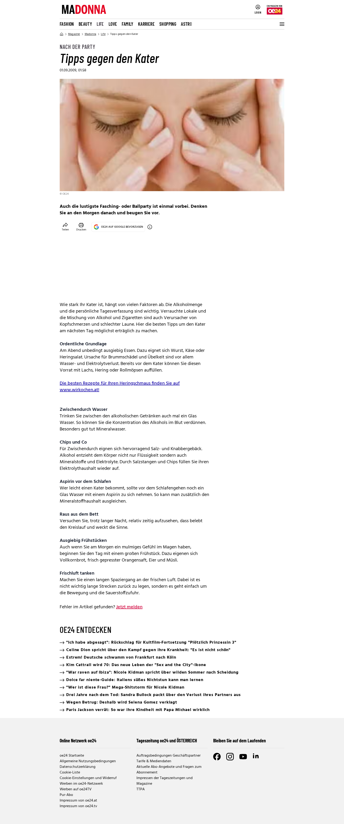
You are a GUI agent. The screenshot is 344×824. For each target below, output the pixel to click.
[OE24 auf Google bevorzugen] (150, 227)
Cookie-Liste (70, 772)
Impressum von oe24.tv (78, 806)
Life (100, 24)
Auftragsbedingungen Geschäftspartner (168, 756)
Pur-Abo (66, 795)
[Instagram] (230, 756)
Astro (186, 24)
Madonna (90, 34)
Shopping (167, 24)
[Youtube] (243, 756)
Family (127, 24)
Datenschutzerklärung (77, 767)
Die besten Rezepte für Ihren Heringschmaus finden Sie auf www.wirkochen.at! (120, 387)
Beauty (85, 24)
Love (113, 24)
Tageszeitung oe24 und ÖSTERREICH (166, 740)
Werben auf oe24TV (75, 789)
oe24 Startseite (72, 756)
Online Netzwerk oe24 (78, 740)
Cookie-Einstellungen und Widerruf (88, 778)
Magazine (74, 34)
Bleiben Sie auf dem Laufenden (239, 740)
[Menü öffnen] (281, 24)
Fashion (67, 24)
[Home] (61, 34)
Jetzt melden (129, 607)
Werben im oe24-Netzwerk (81, 784)
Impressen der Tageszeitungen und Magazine (164, 781)
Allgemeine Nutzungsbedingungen (88, 761)
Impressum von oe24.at (78, 801)
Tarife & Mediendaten (153, 761)
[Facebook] (217, 756)
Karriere (146, 24)
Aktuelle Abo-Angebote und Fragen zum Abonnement (168, 770)
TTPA (140, 789)
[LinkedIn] (256, 756)
